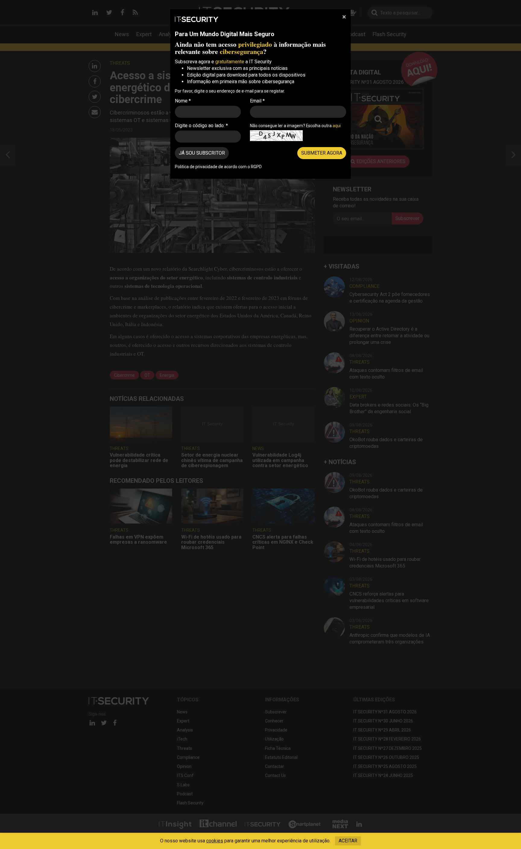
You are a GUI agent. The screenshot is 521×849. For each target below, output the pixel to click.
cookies (214, 841)
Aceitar (348, 841)
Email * (257, 101)
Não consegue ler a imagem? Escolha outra (295, 125)
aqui (337, 125)
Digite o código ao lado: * (201, 125)
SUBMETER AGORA (321, 153)
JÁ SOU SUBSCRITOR (202, 153)
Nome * (183, 101)
